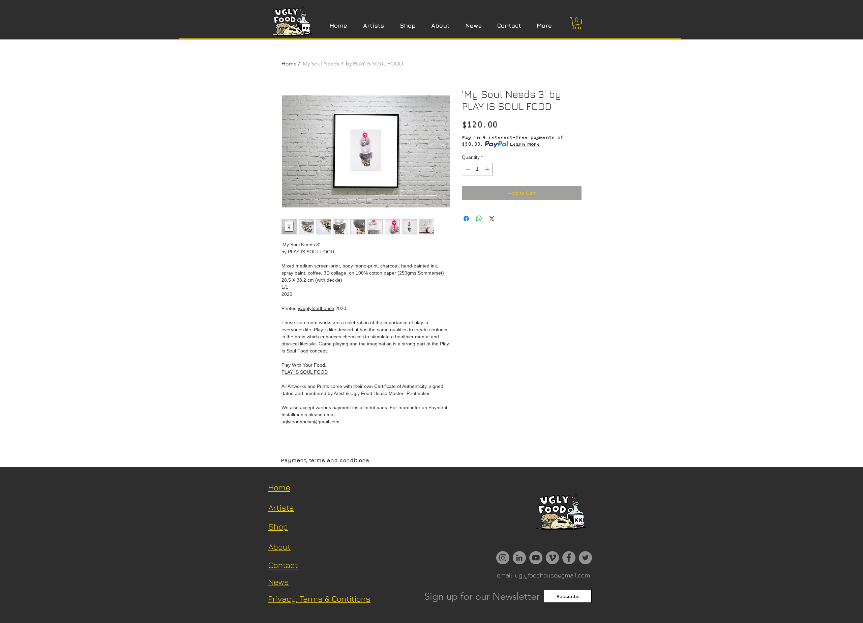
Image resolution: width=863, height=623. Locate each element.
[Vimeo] (552, 557)
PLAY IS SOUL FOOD (311, 251)
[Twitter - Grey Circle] (585, 557)
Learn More (525, 144)
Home (289, 63)
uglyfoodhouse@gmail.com (310, 421)
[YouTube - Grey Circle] (535, 557)
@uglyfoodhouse (316, 308)
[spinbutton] (477, 169)
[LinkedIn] (519, 557)
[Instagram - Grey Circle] (502, 557)
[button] (577, 23)
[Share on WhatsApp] (479, 219)
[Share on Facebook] (466, 219)
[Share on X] (492, 219)
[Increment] (487, 169)
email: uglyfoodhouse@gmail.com (543, 575)
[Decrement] (467, 169)
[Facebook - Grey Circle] (568, 557)
